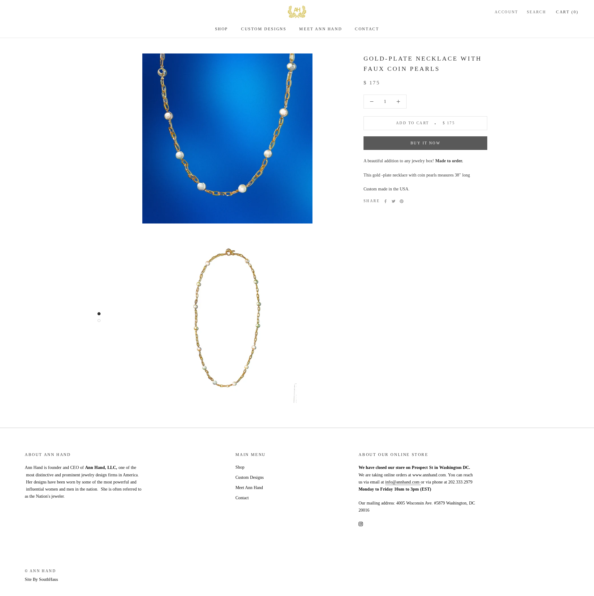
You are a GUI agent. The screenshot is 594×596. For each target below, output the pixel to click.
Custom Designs (263, 29)
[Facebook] (385, 201)
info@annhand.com (403, 482)
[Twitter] (393, 201)
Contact (367, 29)
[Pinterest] (401, 201)
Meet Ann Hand (320, 29)
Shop (221, 29)
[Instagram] (361, 523)
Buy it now (425, 143)
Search (536, 12)
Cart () (567, 12)
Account (506, 12)
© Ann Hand (40, 571)
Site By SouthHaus (41, 579)
